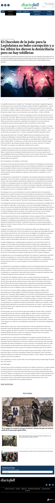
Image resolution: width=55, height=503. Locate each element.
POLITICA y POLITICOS (10, 13)
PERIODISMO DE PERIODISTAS (37, 13)
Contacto (27, 490)
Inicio (2, 11)
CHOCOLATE (52, 98)
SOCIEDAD (19, 11)
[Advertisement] (27, 26)
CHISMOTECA (26, 11)
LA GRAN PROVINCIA (49, 13)
